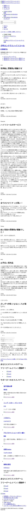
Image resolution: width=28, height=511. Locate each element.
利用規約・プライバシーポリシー (13, 496)
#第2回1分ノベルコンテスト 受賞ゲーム (14, 59)
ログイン (18, 31)
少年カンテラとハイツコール (13, 46)
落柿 (5, 436)
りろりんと (7, 467)
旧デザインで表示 (8, 501)
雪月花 (5, 389)
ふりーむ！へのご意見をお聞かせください (15, 505)
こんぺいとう (7, 421)
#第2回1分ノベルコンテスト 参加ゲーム (14, 58)
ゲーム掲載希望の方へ (10, 504)
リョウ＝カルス (8, 452)
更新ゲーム (7, 7)
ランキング (7, 8)
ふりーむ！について (9, 499)
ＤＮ (5, 406)
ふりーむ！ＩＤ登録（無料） (8, 31)
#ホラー (6, 26)
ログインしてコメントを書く (8, 359)
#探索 (5, 27)
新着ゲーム (7, 5)
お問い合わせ (7, 502)
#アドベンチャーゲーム (10, 56)
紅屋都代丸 (4, 49)
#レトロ (6, 29)
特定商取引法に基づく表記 (11, 497)
